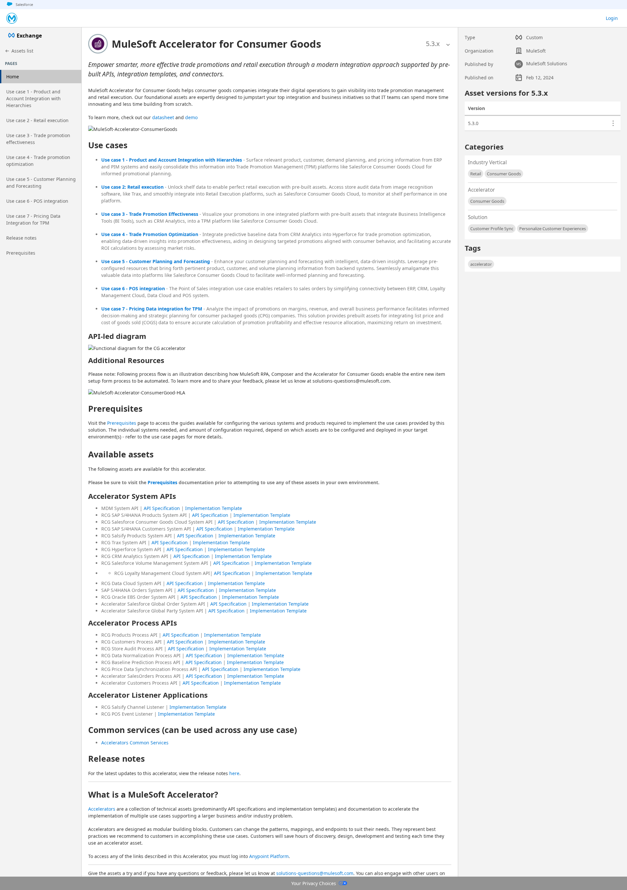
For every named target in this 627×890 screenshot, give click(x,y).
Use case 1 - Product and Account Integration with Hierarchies (171, 160)
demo (191, 117)
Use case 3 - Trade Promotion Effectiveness (149, 214)
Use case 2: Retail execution (132, 187)
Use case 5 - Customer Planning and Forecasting (155, 261)
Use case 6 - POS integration (133, 288)
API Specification (162, 508)
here (234, 773)
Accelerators (101, 809)
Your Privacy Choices (313, 883)
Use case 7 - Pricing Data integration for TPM (151, 309)
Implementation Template (213, 508)
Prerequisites (121, 423)
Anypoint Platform (269, 856)
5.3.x (433, 43)
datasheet (163, 117)
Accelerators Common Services (135, 742)
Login (612, 18)
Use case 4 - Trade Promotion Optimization (149, 234)
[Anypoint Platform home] (11, 18)
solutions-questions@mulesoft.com (314, 873)
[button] (216, 44)
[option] (433, 44)
